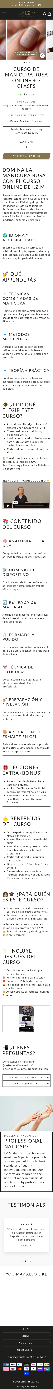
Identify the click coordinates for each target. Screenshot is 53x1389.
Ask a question (26, 1083)
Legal (26, 1329)
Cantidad (26, 141)
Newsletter (25, 1350)
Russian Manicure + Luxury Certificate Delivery (26, 131)
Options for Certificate (26, 115)
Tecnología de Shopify (26, 1386)
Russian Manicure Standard (26, 121)
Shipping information (26, 1077)
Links (26, 1336)
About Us (25, 1343)
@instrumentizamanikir (17, 1065)
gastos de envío (15, 105)
